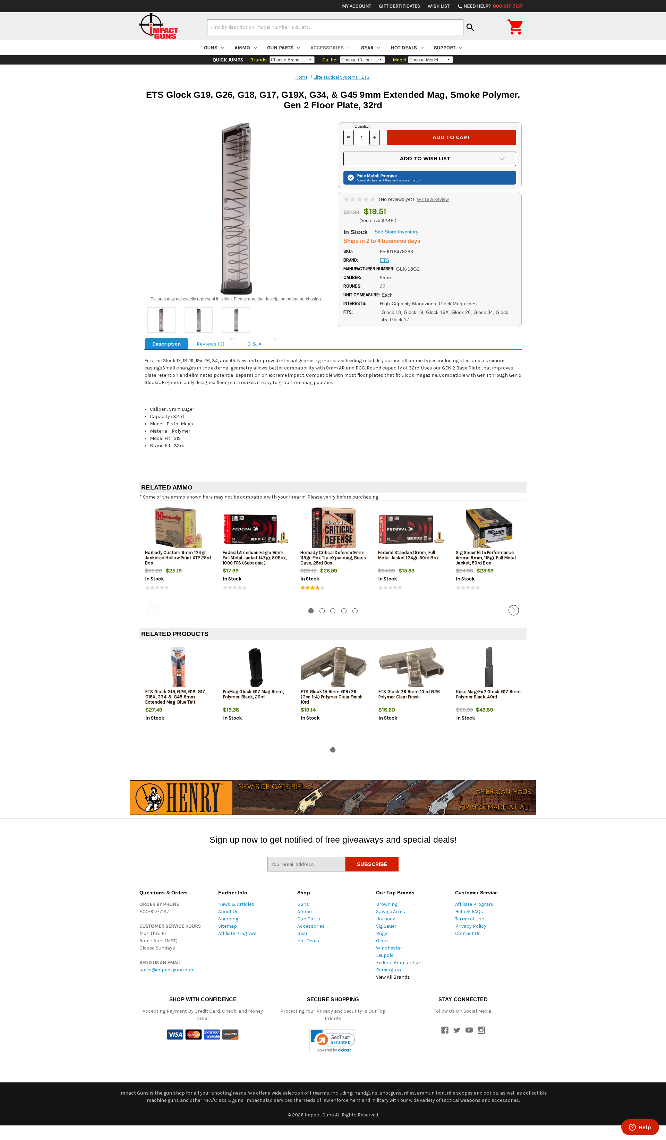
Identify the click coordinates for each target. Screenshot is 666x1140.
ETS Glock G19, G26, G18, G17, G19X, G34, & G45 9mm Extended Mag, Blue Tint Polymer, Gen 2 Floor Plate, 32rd (178, 699)
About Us (228, 911)
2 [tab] (322, 610)
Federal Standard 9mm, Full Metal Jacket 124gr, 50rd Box (408, 555)
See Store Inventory (396, 232)
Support (444, 47)
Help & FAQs (469, 911)
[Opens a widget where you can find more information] (640, 1128)
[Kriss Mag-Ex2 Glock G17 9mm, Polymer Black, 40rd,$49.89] (489, 668)
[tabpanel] (178, 554)
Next (514, 610)
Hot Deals (404, 47)
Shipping (228, 919)
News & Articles (236, 904)
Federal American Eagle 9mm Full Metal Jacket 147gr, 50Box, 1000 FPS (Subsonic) (255, 557)
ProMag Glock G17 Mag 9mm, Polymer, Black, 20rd (253, 694)
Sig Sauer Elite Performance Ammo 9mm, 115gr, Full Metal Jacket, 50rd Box (486, 557)
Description (166, 344)
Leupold (385, 955)
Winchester (389, 948)
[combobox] (335, 27)
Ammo (242, 47)
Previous (152, 610)
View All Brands (393, 977)
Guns (210, 47)
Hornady (385, 919)
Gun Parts (280, 47)
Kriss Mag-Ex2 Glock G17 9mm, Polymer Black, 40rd (489, 694)
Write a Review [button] (433, 199)
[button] (333, 1041)
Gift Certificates (399, 6)
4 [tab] (344, 610)
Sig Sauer (386, 926)
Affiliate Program (237, 933)
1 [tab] (311, 610)
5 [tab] (355, 610)
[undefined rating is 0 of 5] (359, 199)
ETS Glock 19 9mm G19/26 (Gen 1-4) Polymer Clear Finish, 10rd (332, 697)
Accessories (327, 47)
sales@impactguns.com (167, 970)
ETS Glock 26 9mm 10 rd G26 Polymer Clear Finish (409, 694)
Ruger (382, 933)
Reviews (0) (210, 344)
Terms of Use (469, 919)
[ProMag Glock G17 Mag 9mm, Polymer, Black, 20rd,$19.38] (256, 668)
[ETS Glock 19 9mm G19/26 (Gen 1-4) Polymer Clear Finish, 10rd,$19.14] (334, 668)
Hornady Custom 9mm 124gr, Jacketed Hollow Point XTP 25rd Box (178, 557)
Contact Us (468, 933)
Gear (367, 47)
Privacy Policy (470, 926)
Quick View (178, 529)
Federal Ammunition (398, 962)
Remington (388, 970)
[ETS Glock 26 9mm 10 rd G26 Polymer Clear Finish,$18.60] (411, 668)
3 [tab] (332, 610)
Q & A (254, 344)
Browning (387, 904)
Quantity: (362, 126)
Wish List (439, 6)
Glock (382, 941)
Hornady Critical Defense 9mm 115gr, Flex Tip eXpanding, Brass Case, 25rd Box (333, 557)
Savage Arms (390, 911)
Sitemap (227, 926)
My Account (356, 6)
